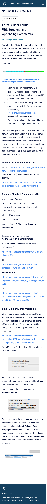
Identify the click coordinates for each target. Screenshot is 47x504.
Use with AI (10, 18)
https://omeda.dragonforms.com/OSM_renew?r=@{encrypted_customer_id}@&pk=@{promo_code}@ (23, 280)
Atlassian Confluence (9, 500)
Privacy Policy (7, 493)
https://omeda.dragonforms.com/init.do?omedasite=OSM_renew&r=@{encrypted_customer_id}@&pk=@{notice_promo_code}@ (23, 339)
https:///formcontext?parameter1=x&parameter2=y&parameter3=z (20, 81)
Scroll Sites (34, 498)
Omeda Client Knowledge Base (22, 4)
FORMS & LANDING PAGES (11, 11)
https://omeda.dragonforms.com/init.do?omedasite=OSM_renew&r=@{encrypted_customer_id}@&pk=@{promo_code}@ (23, 296)
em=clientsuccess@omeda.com (21, 113)
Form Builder (27, 11)
